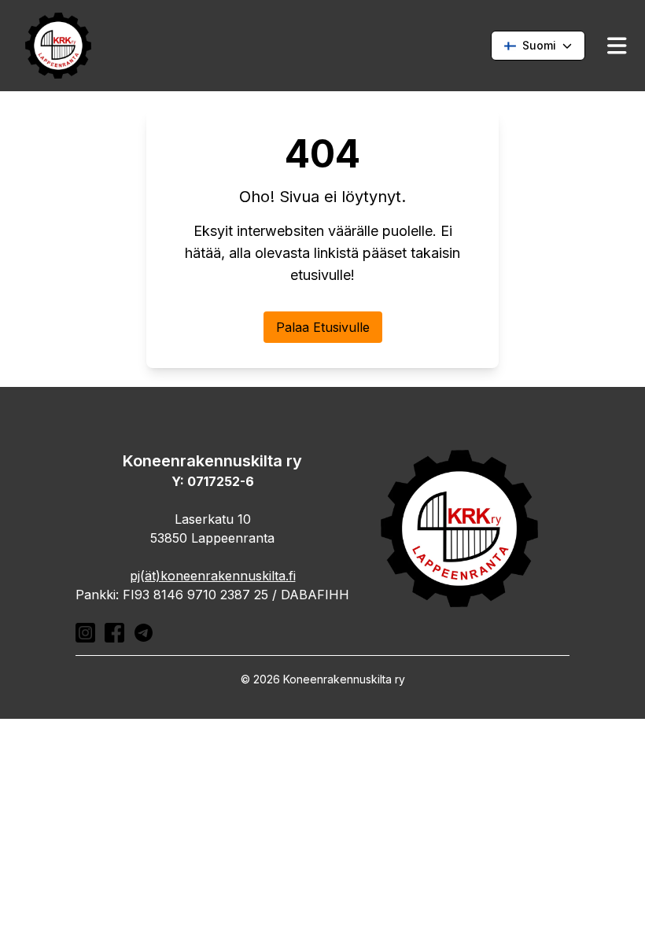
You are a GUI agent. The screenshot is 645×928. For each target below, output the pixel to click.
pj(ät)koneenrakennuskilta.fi (213, 576)
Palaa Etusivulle (323, 327)
